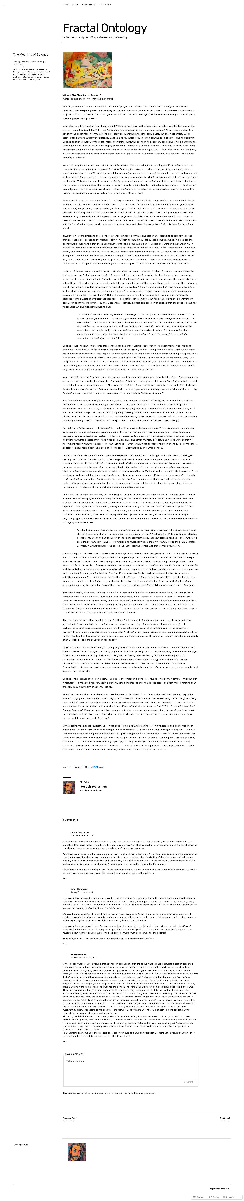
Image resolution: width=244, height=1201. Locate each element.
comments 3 (18, 67)
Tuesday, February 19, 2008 (24, 62)
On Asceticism (69, 1119)
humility (24, 72)
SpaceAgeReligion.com (110, 908)
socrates (17, 80)
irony (15, 74)
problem (17, 77)
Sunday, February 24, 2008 (82, 892)
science (45, 77)
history (16, 72)
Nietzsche (32, 74)
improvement (42, 72)
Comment (188, 1082)
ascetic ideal (23, 69)
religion (25, 77)
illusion (32, 72)
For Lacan (225, 1119)
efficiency (41, 69)
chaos (32, 69)
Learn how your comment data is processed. (130, 1093)
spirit (25, 80)
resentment (35, 77)
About (75, 5)
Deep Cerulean (89, 5)
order (40, 74)
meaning (22, 74)
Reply (65, 878)
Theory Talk (105, 5)
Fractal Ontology (105, 27)
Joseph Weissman (93, 786)
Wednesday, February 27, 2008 (84, 958)
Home (65, 5)
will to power (34, 80)
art (14, 69)
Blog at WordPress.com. (219, 1189)
